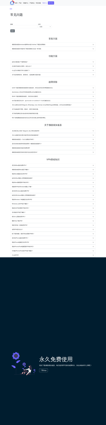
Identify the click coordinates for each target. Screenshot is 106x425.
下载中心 (44, 3)
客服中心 (25, 3)
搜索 (11, 24)
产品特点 (32, 3)
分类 (39, 24)
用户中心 (50, 3)
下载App (43, 370)
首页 (16, 3)
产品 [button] (20, 3)
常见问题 (38, 3)
